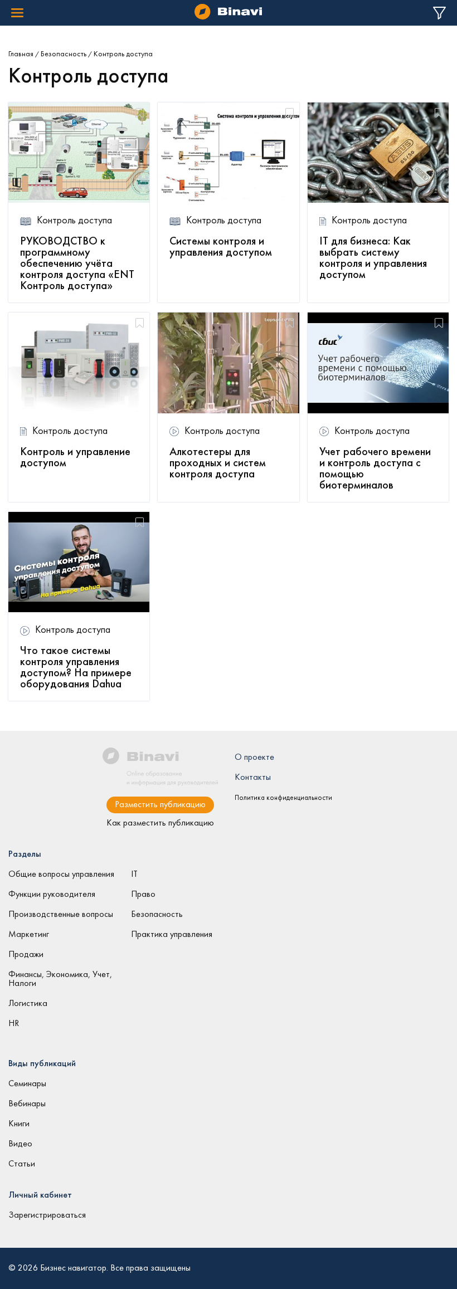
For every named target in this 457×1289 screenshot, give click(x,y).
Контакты (253, 777)
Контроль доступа (74, 221)
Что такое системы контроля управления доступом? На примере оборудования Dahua (76, 668)
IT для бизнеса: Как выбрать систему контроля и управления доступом (373, 258)
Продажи (25, 954)
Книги (19, 1124)
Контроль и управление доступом (75, 458)
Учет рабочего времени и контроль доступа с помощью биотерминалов (375, 469)
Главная (20, 54)
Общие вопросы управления (61, 874)
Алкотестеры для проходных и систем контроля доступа (217, 463)
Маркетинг (28, 934)
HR (13, 1023)
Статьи (21, 1164)
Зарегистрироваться (47, 1215)
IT (134, 874)
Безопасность (63, 54)
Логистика (27, 1003)
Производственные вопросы (60, 914)
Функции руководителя (51, 894)
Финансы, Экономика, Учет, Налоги (60, 979)
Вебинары (27, 1104)
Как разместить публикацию (160, 823)
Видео (20, 1144)
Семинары (27, 1084)
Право (143, 894)
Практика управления (171, 934)
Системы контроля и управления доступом (220, 247)
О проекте (254, 757)
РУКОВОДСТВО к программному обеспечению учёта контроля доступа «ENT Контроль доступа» (77, 264)
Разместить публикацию (160, 804)
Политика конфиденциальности (283, 798)
